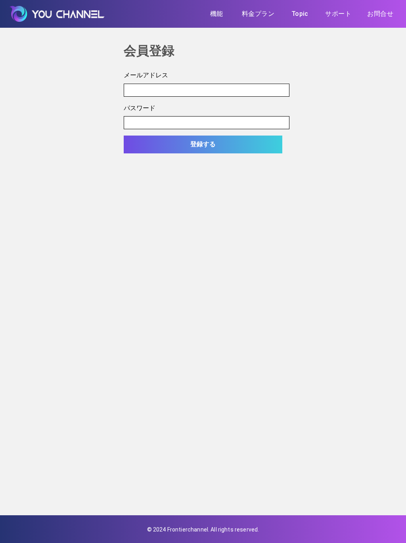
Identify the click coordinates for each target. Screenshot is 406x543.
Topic (299, 13)
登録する (203, 144)
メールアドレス (146, 75)
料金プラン (258, 13)
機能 (216, 13)
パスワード (139, 108)
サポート (338, 13)
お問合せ (380, 13)
